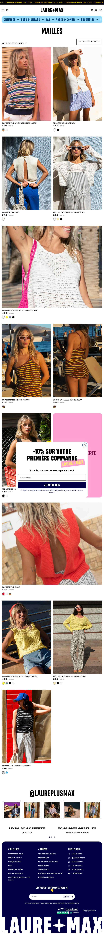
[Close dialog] (84, 445)
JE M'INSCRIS (52, 485)
